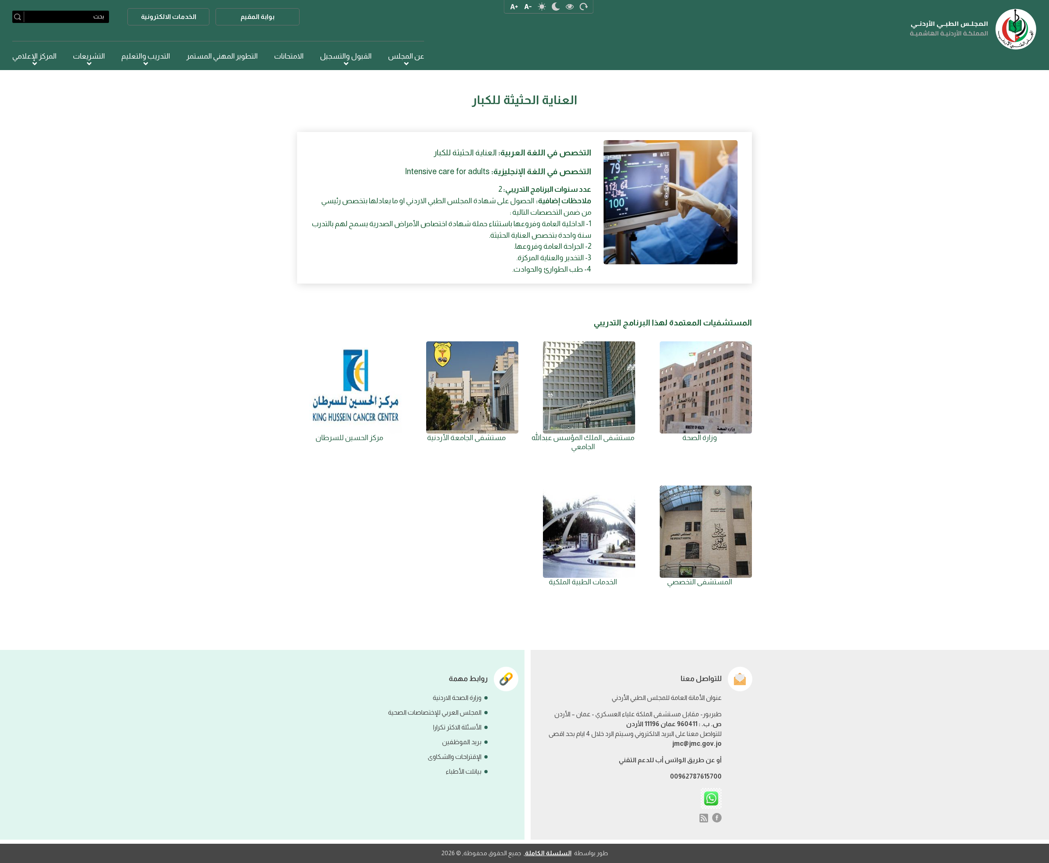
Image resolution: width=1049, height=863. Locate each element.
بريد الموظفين (461, 741)
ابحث (19, 16)
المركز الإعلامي (34, 56)
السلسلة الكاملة (548, 852)
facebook (717, 818)
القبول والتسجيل (346, 56)
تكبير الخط (514, 6)
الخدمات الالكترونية (168, 16)
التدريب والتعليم (145, 56)
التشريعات (89, 56)
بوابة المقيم (258, 16)
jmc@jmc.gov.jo (697, 743)
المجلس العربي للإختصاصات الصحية (434, 712)
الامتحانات (289, 56)
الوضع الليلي (556, 6)
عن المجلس (406, 56)
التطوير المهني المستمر (222, 56)
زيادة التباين (570, 6)
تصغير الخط (528, 6)
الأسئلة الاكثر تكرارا (457, 727)
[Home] (973, 29)
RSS (703, 818)
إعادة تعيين (583, 6)
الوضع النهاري (542, 6)
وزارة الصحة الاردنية (457, 697)
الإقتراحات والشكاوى (454, 756)
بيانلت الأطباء (463, 771)
